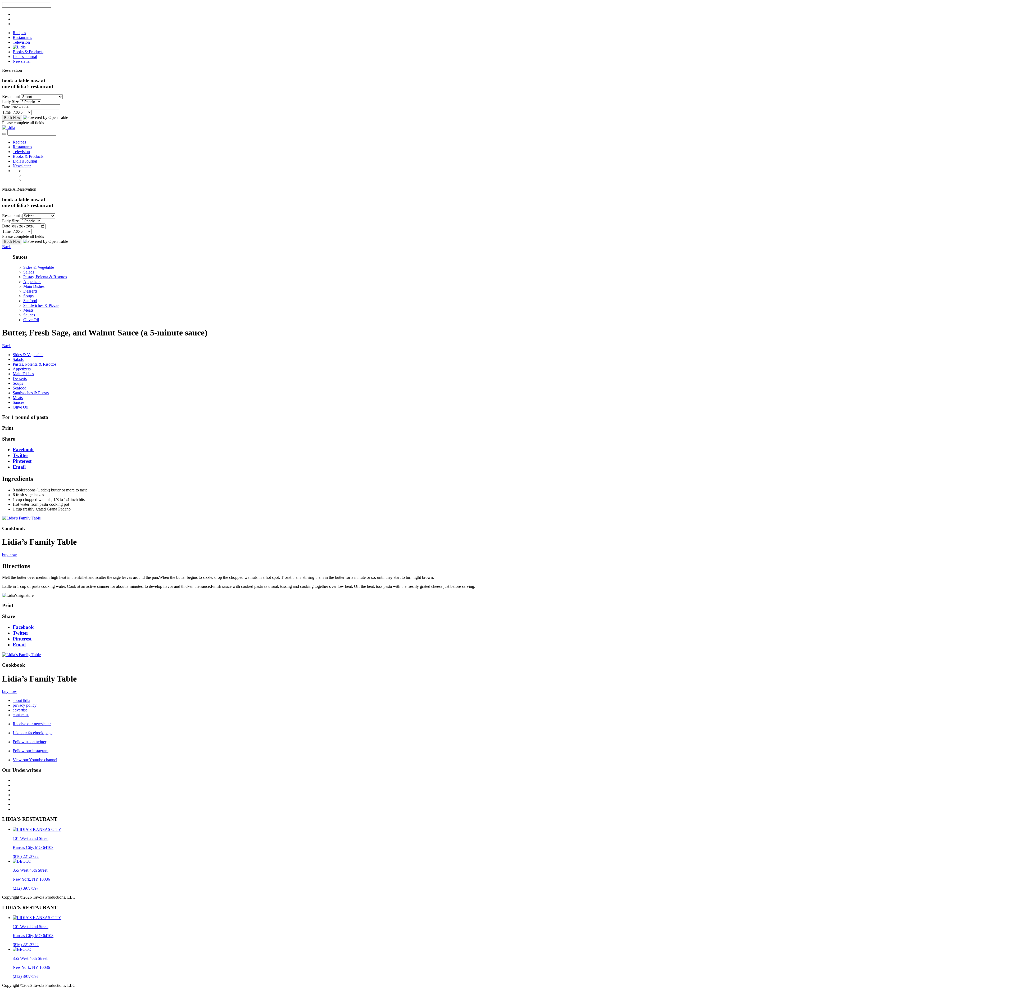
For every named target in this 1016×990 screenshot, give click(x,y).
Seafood (30, 300)
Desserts (30, 291)
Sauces (29, 315)
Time (6, 112)
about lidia (21, 700)
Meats (28, 310)
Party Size (10, 101)
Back (6, 246)
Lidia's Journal (25, 56)
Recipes (19, 32)
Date (6, 107)
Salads (28, 272)
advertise (20, 710)
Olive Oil (31, 319)
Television (21, 42)
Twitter (20, 455)
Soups (28, 296)
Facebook (23, 449)
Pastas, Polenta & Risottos (45, 277)
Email (19, 467)
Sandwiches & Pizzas (41, 305)
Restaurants (22, 37)
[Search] (4, 134)
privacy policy (25, 705)
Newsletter (22, 61)
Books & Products (28, 52)
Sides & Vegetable (38, 267)
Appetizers (32, 281)
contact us (21, 715)
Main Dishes (33, 286)
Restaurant (11, 96)
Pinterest (22, 461)
